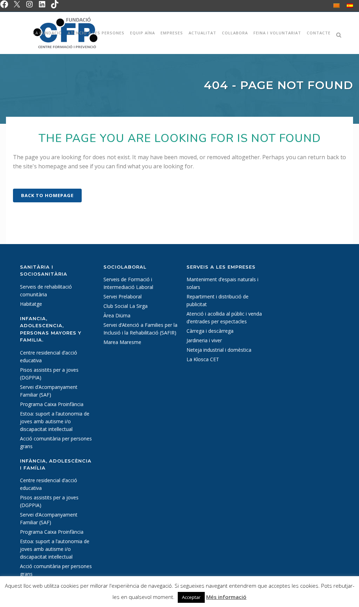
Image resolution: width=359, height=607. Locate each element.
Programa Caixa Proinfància (51, 404)
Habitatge (31, 304)
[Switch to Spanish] (350, 5)
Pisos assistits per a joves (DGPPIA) (49, 373)
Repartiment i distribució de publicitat (218, 300)
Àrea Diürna (116, 315)
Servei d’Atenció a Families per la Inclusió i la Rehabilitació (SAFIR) (140, 329)
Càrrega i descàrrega (210, 331)
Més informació (226, 596)
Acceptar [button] (191, 597)
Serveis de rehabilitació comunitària (46, 290)
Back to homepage (47, 195)
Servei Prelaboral (122, 296)
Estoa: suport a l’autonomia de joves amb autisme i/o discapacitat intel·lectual (54, 421)
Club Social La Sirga (125, 306)
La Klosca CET (203, 359)
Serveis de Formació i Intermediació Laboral (128, 283)
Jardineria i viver (204, 340)
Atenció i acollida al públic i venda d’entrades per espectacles (224, 317)
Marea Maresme (122, 342)
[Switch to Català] (336, 5)
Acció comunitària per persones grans (56, 442)
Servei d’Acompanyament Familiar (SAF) (48, 391)
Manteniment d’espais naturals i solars (222, 283)
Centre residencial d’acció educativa (48, 356)
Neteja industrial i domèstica (219, 349)
